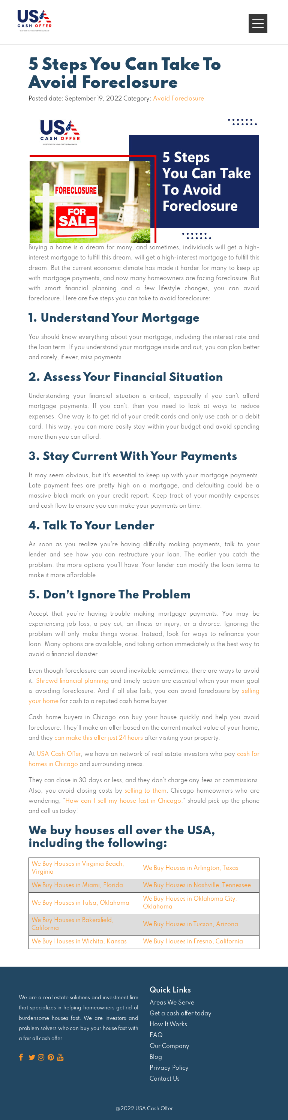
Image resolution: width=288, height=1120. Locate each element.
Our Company (169, 1047)
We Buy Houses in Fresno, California (193, 942)
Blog (156, 1057)
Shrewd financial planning (72, 681)
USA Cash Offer (59, 754)
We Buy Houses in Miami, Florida (77, 886)
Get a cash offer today (181, 1014)
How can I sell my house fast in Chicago (123, 801)
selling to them (145, 791)
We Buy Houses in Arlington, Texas (190, 868)
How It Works (168, 1025)
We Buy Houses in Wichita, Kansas (79, 942)
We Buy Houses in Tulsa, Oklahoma (80, 903)
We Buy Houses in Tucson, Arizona (190, 925)
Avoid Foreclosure (178, 99)
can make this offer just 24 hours (98, 738)
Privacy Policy (169, 1068)
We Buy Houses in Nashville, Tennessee (197, 886)
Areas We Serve (172, 1003)
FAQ (156, 1036)
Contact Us (165, 1079)
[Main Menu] (258, 23)
